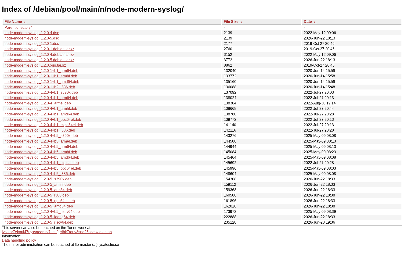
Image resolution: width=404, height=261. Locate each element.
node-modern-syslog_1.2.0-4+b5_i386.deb (39, 174)
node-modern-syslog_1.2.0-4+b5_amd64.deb (41, 157)
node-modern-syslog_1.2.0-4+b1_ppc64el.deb (42, 120)
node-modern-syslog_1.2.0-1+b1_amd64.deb (41, 82)
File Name (13, 22)
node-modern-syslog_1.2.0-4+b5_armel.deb (40, 141)
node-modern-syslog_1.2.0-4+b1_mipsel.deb (41, 163)
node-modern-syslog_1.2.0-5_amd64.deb (38, 206)
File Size (231, 22)
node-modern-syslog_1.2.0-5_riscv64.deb (38, 222)
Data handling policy (19, 240)
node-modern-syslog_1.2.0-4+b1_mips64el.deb (43, 125)
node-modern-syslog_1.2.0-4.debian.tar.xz (39, 55)
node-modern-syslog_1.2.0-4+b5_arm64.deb (41, 147)
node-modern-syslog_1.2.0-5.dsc (31, 38)
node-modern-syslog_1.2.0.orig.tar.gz (35, 65)
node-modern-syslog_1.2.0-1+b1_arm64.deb (41, 71)
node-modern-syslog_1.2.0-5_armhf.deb (37, 184)
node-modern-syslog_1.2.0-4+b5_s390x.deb (41, 136)
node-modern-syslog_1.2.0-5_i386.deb (36, 195)
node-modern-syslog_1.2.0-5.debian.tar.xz (39, 60)
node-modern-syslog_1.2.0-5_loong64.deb (39, 217)
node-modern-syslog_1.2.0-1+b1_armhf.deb (40, 76)
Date (308, 22)
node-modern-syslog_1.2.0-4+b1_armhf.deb (40, 109)
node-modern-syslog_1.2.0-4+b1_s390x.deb (41, 92)
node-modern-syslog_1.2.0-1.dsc (31, 44)
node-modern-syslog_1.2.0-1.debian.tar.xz (39, 49)
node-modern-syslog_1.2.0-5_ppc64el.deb (39, 201)
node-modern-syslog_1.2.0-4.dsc (31, 33)
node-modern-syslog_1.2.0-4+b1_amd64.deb (41, 114)
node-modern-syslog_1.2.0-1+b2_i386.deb (39, 87)
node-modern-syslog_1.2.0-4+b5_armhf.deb (40, 152)
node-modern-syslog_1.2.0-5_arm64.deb (38, 190)
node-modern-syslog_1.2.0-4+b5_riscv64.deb (42, 212)
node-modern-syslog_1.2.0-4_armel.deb (37, 103)
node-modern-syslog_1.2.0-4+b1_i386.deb (39, 130)
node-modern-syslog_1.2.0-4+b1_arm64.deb (41, 98)
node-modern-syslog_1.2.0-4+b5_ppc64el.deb (42, 168)
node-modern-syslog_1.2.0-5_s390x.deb (38, 179)
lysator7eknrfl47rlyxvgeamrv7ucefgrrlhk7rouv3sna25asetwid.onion (57, 232)
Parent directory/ (18, 27)
